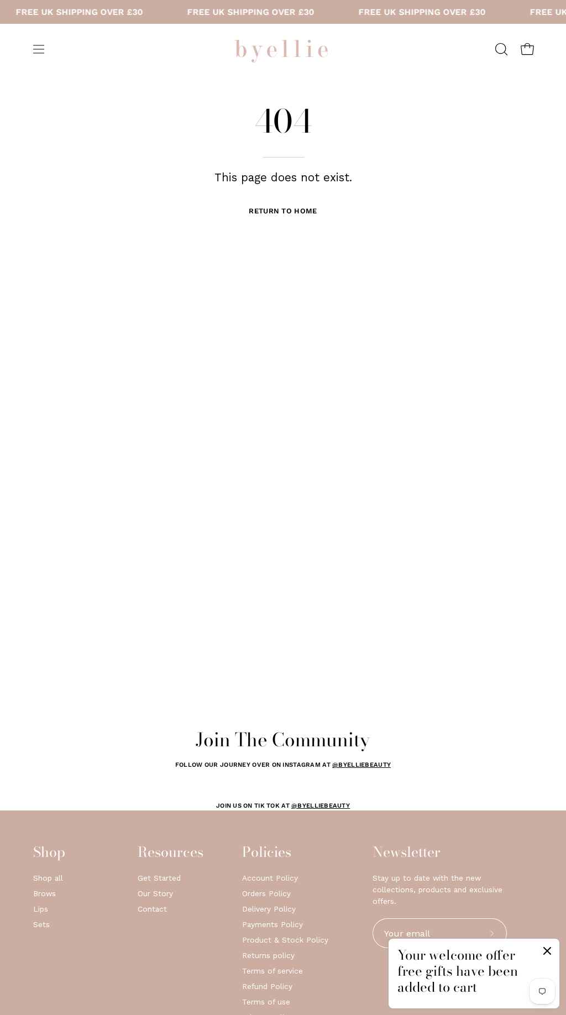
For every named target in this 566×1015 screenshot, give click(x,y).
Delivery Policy (269, 908)
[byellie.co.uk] (283, 49)
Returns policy (268, 955)
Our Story (155, 893)
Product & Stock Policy (285, 939)
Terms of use (266, 1001)
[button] (500, 49)
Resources (170, 852)
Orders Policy (266, 893)
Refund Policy (267, 986)
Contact (152, 908)
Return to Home (283, 211)
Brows (44, 893)
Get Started (159, 877)
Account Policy (270, 877)
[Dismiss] (547, 953)
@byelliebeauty (361, 764)
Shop (49, 852)
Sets (41, 924)
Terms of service (272, 970)
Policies (266, 852)
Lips (40, 908)
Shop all (48, 877)
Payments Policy (272, 924)
